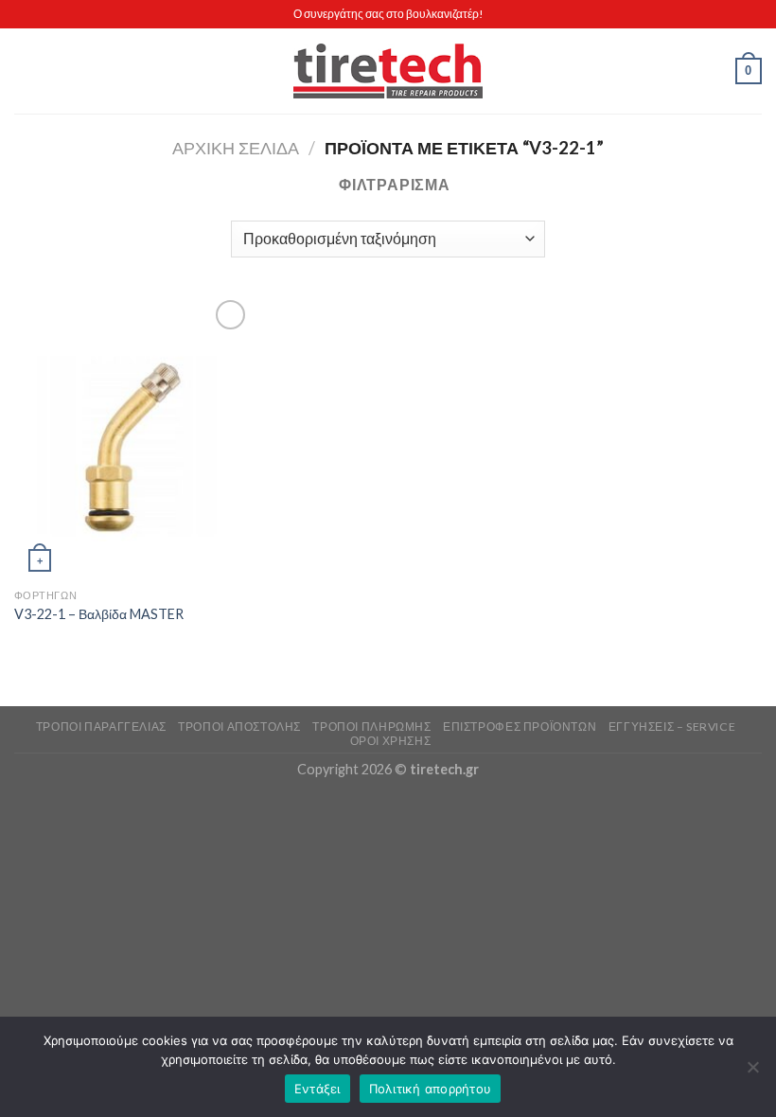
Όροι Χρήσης (391, 741)
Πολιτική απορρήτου (430, 1088)
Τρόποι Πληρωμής (371, 726)
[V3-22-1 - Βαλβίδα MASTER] (132, 437)
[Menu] (25, 70)
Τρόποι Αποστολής (239, 726)
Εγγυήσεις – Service (672, 726)
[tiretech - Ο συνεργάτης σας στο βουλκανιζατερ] (388, 71)
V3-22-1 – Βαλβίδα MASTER (99, 614)
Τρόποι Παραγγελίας (101, 726)
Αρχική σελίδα (235, 147)
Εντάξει (317, 1088)
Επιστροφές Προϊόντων (519, 726)
